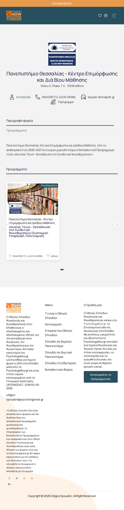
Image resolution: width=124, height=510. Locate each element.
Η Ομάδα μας (93, 305)
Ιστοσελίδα (23, 97)
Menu (49, 305)
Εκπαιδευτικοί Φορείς (59, 369)
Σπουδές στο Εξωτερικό (60, 363)
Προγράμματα (16, 130)
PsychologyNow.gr (95, 324)
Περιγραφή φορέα (19, 121)
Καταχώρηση (62, 3)
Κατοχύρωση (53, 324)
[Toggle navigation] (114, 15)
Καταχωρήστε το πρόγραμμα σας (100, 377)
